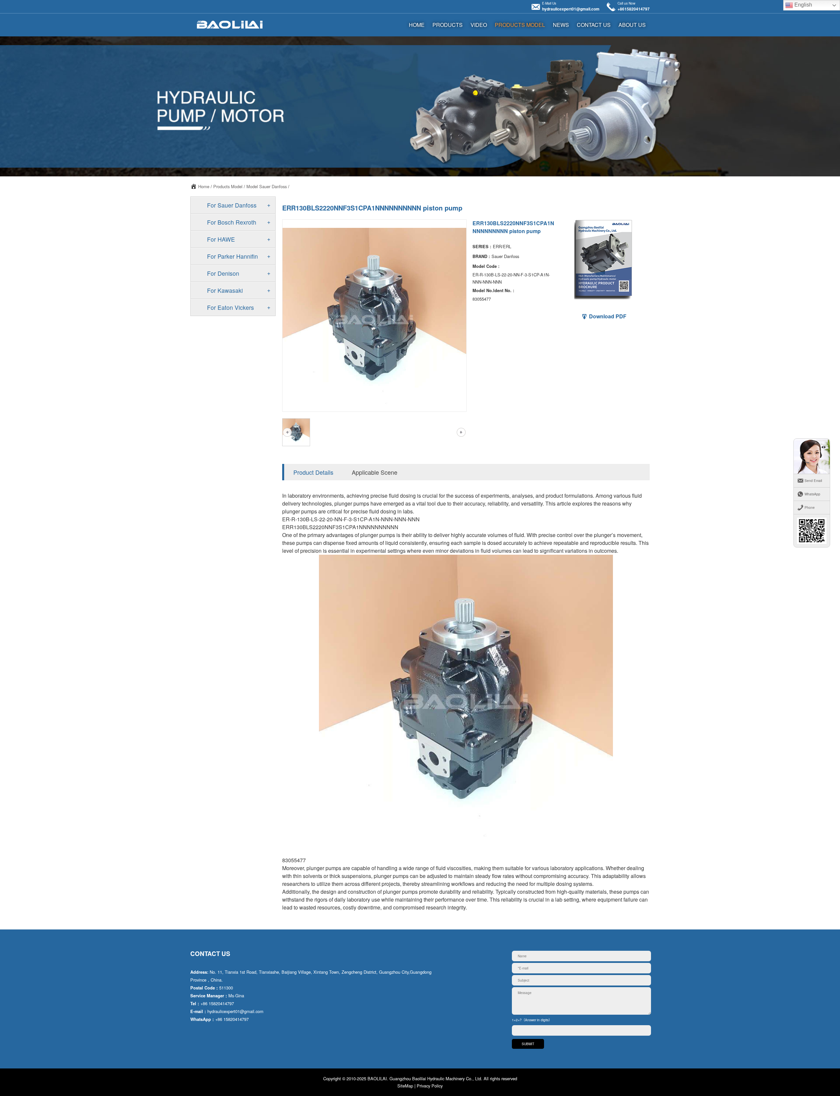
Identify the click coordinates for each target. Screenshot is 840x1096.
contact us (594, 25)
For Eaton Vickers (230, 307)
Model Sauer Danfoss (266, 186)
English (802, 5)
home (417, 25)
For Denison (223, 273)
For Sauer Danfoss (232, 205)
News (561, 25)
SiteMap (405, 1086)
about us (632, 25)
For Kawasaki (225, 290)
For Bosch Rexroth (231, 222)
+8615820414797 (634, 9)
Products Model (520, 25)
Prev (287, 432)
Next (461, 432)
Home (203, 186)
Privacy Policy (430, 1086)
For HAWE (221, 239)
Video (479, 25)
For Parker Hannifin (232, 256)
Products (447, 25)
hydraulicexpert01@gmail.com (570, 9)
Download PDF (607, 316)
